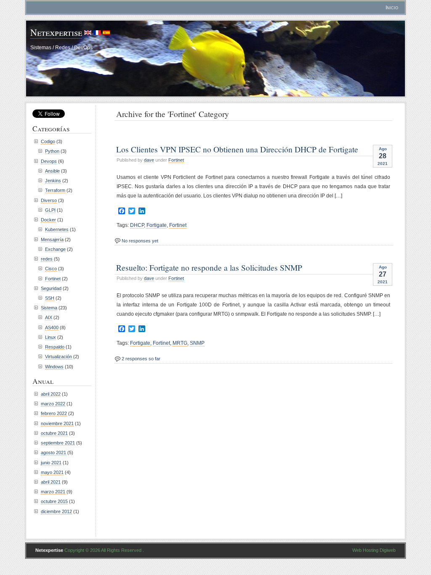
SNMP (197, 343)
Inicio (392, 8)
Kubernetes (57, 229)
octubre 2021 (54, 433)
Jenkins (53, 180)
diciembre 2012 (56, 511)
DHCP (137, 225)
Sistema (49, 307)
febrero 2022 (54, 413)
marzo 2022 (53, 403)
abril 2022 (51, 394)
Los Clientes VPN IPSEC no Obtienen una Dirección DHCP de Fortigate (237, 149)
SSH (49, 298)
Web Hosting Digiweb (374, 550)
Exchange (55, 249)
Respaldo (54, 346)
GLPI (50, 210)
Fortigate (156, 225)
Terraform (55, 190)
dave (149, 159)
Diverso (49, 200)
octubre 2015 (54, 501)
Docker (48, 219)
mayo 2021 (52, 472)
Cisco (51, 268)
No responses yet (140, 240)
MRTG (180, 343)
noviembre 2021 (57, 423)
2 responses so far (141, 358)
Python (52, 151)
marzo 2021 (53, 491)
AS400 (52, 327)
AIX (48, 317)
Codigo (48, 141)
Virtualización (58, 356)
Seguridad (51, 288)
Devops (49, 161)
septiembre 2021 (58, 442)
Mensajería (52, 239)
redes (47, 258)
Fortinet (176, 159)
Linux (50, 337)
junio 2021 (51, 462)
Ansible (52, 170)
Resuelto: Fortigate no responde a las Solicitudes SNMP (209, 267)
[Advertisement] (212, 132)
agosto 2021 (53, 452)
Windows (54, 366)
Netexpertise (56, 32)
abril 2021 (51, 481)
